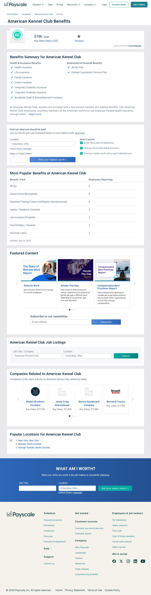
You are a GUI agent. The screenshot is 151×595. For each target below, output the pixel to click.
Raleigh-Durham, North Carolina (34, 447)
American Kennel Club (44, 14)
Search (126, 355)
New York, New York (28, 440)
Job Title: (23, 483)
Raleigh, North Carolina (29, 444)
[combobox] (43, 144)
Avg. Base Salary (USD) (46, 40)
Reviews (79, 40)
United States (12, 14)
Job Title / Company (23, 351)
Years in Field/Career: (21, 153)
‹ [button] (17, 283)
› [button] (134, 283)
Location (67, 351)
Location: (14, 139)
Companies (26, 14)
